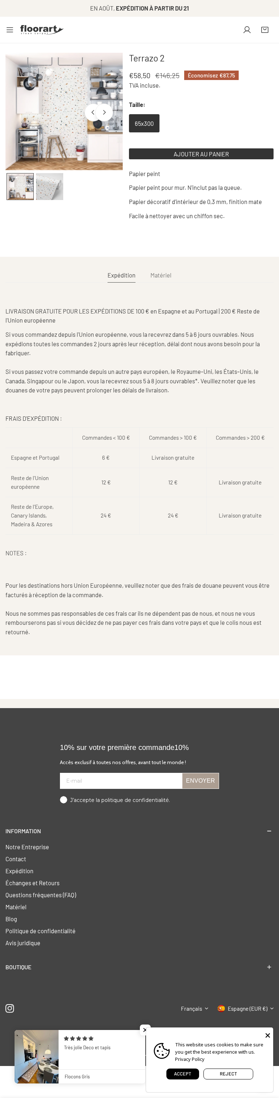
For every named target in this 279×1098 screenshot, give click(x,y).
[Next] (104, 112)
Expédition (19, 870)
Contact (15, 858)
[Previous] (93, 112)
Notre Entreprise (27, 846)
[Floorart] (42, 30)
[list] (64, 111)
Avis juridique (22, 942)
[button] (265, 30)
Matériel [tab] (160, 275)
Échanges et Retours (32, 882)
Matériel (16, 906)
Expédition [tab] (122, 275)
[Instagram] (10, 1008)
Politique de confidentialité (40, 930)
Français (191, 1008)
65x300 (144, 123)
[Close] (267, 1034)
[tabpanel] (139, 471)
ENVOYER (200, 781)
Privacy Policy (190, 1059)
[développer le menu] (9, 30)
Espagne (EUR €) (247, 1008)
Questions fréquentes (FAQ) (40, 894)
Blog (11, 918)
